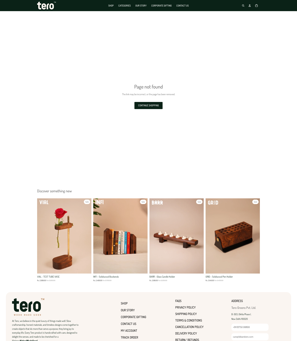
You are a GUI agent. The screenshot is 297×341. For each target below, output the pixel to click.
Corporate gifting (133, 317)
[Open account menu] (249, 5)
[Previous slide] (41, 236)
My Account (129, 330)
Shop (124, 303)
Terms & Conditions (188, 320)
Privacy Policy (185, 307)
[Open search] (243, 5)
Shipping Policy (186, 314)
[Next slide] (86, 236)
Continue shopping (148, 105)
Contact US (128, 324)
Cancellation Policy (189, 327)
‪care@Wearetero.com (243, 336)
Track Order (129, 337)
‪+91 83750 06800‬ (241, 327)
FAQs (178, 301)
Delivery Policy (186, 333)
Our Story (128, 310)
